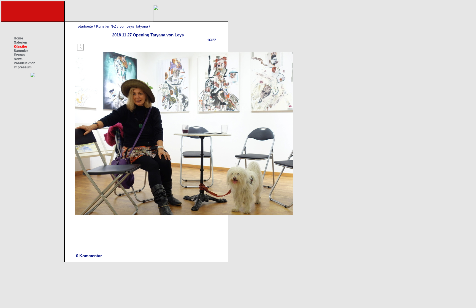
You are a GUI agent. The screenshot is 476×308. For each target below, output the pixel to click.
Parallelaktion (24, 63)
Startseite (85, 26)
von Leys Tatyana (134, 26)
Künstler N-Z (106, 26)
